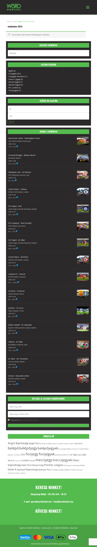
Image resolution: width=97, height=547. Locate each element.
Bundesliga (62, 449)
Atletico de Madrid (58, 443)
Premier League (53, 465)
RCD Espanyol (67, 465)
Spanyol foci (44, 469)
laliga (79, 455)
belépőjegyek (48, 448)
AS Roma (49, 444)
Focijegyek (12, 73)
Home (9, 21)
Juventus (58, 455)
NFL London (13, 87)
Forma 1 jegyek (14, 79)
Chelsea (68, 449)
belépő (13, 448)
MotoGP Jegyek (14, 85)
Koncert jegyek (14, 82)
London (25, 460)
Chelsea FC (75, 449)
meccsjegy (44, 460)
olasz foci (26, 465)
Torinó (73, 470)
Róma (83, 465)
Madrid (32, 461)
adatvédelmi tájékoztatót (29, 420)
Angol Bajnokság (18, 443)
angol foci (34, 443)
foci (23, 454)
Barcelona (79, 443)
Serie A (12, 469)
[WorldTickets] (14, 7)
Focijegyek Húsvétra (16, 76)
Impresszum (46, 528)
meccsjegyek (62, 460)
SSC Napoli (55, 470)
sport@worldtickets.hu (41, 501)
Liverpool (18, 461)
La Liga (73, 454)
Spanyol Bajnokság (27, 469)
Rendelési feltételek (60, 528)
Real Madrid (76, 465)
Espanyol (10, 455)
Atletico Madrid (69, 443)
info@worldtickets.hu (63, 501)
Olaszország (37, 465)
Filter (11, 122)
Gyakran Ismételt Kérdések (29, 528)
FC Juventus (17, 455)
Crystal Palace (84, 449)
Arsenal (42, 443)
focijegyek (47, 454)
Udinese (23, 473)
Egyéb (10, 71)
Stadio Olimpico (64, 470)
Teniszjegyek (13, 90)
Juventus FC (65, 455)
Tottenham (79, 470)
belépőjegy (28, 448)
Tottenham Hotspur (14, 473)
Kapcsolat (74, 528)
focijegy (32, 454)
